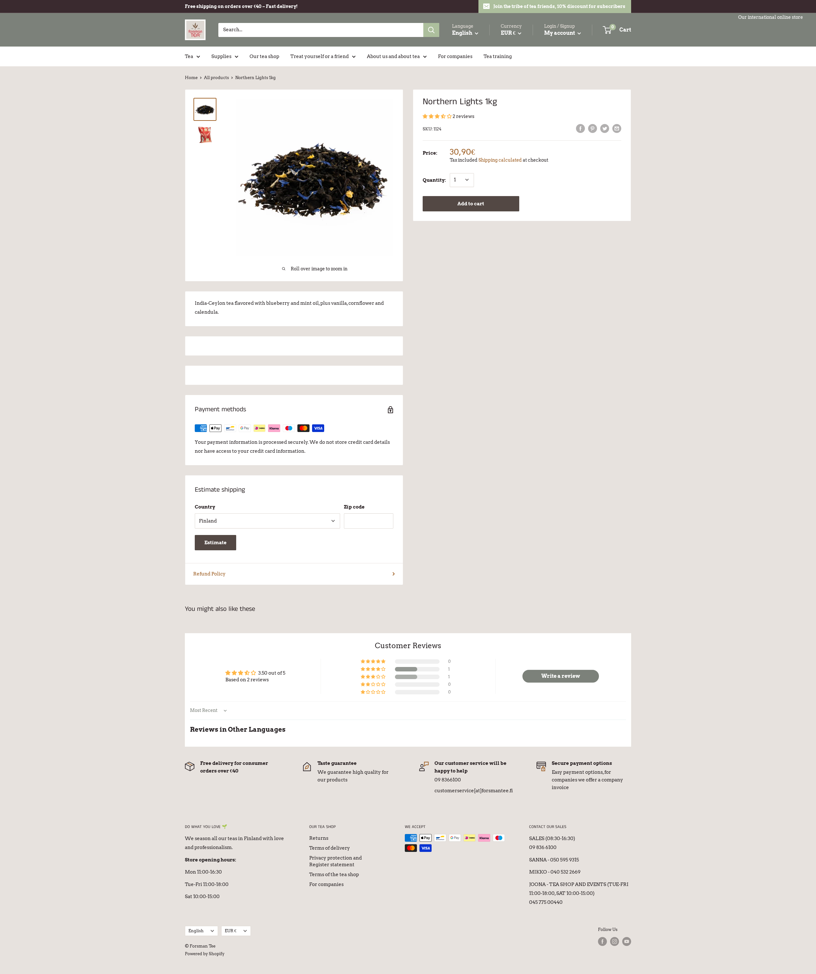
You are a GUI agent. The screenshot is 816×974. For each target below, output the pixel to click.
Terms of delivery (329, 848)
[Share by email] (616, 128)
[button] (438, 116)
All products (216, 77)
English (196, 930)
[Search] (431, 30)
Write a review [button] (560, 676)
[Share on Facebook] (580, 128)
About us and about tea (393, 56)
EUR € (231, 930)
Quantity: (434, 180)
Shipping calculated (500, 159)
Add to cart (470, 203)
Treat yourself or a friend (319, 56)
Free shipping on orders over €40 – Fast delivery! (241, 6)
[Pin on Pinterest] (592, 128)
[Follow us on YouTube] (626, 941)
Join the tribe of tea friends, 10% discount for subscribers (559, 6)
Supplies (221, 56)
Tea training (498, 56)
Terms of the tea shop (334, 874)
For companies (455, 56)
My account (560, 33)
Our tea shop (264, 56)
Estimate (215, 543)
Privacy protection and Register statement (335, 861)
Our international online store (770, 17)
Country (205, 507)
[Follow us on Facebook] (602, 941)
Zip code (354, 507)
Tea (189, 56)
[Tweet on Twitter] (604, 128)
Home (191, 77)
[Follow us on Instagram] (614, 941)
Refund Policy (209, 574)
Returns (318, 838)
